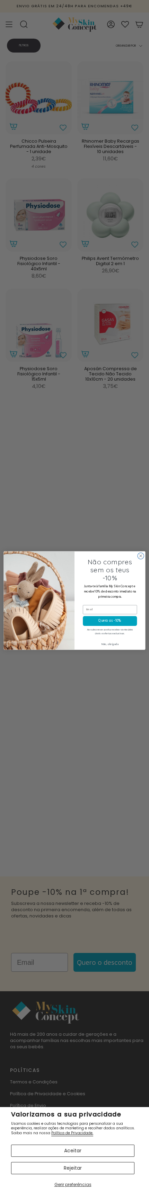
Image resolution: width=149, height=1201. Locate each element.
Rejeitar (73, 1167)
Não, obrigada (110, 644)
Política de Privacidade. (72, 1133)
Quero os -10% (109, 621)
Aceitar (72, 1150)
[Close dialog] (141, 556)
